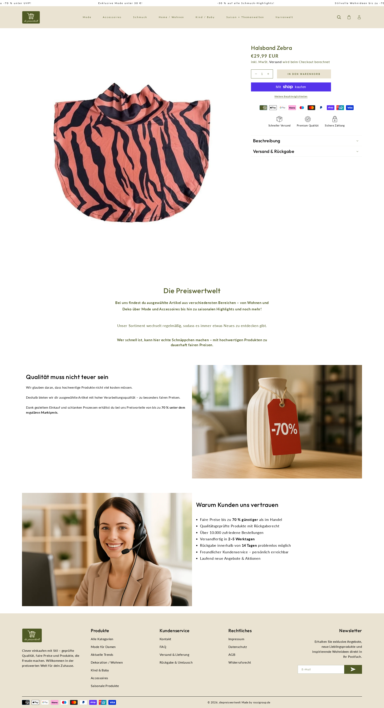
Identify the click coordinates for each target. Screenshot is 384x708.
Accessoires (99, 678)
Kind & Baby (100, 670)
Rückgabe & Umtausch (176, 662)
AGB (231, 654)
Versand (275, 62)
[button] (339, 17)
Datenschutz (237, 647)
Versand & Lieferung (174, 654)
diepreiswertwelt (230, 702)
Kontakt (165, 639)
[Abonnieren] (353, 669)
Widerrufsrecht (239, 662)
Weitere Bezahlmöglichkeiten (291, 96)
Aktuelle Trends (102, 654)
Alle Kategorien (102, 639)
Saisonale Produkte (105, 686)
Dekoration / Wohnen (107, 662)
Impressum (236, 639)
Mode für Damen (103, 647)
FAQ (163, 647)
